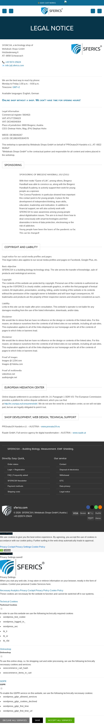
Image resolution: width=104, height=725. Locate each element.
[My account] (93, 11)
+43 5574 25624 (13, 62)
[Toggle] (4, 449)
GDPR (3, 681)
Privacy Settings (23, 547)
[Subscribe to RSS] (100, 507)
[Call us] (96, 507)
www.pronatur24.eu (50, 426)
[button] (4, 11)
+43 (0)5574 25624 (23, 516)
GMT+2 (16, 87)
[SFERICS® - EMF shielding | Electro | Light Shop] (52, 11)
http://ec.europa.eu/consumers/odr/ (20, 404)
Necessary (5, 590)
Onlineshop (5, 649)
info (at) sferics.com (14, 65)
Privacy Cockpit (7, 547)
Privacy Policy (43, 590)
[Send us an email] (92, 507)
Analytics (15, 590)
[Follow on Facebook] (88, 507)
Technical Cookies (9, 601)
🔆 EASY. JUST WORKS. (47, 3)
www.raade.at (79, 433)
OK (1, 550)
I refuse (7, 550)
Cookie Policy (38, 547)
